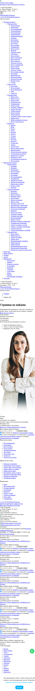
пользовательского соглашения (9, 438)
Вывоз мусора (15, 98)
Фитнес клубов (15, 219)
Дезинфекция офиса (10, 478)
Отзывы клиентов (9, 488)
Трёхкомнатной (15, 34)
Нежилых (14, 191)
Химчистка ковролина (17, 182)
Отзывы (6, 255)
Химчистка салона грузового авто (21, 250)
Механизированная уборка (19, 246)
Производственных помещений (20, 221)
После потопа (15, 49)
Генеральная (14, 27)
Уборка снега (15, 239)
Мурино (6, 665)
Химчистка (10, 123)
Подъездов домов (16, 212)
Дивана (13, 145)
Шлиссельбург (8, 650)
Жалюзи (13, 138)
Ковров (13, 125)
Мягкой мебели (15, 150)
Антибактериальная (10, 450)
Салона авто (14, 143)
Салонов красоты (16, 228)
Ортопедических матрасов (19, 152)
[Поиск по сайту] (1, 13)
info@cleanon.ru (15, 17)
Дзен (8, 505)
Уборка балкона (15, 111)
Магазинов (14, 193)
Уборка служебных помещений (20, 227)
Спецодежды (15, 146)
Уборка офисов (11, 164)
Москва (6, 649)
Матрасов (14, 141)
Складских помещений (18, 209)
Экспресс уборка (16, 70)
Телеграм (5, 504)
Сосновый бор (8, 654)
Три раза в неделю (16, 79)
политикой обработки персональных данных (17, 435)
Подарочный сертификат (15, 276)
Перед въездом (15, 59)
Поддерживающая (16, 29)
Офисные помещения (10, 464)
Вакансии (10, 268)
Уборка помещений (13, 189)
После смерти (15, 66)
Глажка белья (15, 100)
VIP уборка (14, 54)
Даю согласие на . (17, 433)
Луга (5, 667)
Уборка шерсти (15, 114)
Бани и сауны (15, 202)
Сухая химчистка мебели (18, 154)
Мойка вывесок (15, 243)
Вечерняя (14, 168)
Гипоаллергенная (16, 77)
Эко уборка (14, 43)
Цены (5, 484)
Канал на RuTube (15, 505)
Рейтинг (9, 262)
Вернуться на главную (7, 313)
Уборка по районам (9, 495)
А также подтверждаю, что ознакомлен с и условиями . (17, 436)
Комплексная (15, 41)
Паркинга (14, 211)
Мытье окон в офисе (17, 184)
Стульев (13, 136)
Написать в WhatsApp (6, 427)
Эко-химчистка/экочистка (19, 159)
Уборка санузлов (16, 109)
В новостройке (15, 113)
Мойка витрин (15, 244)
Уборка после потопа (10, 457)
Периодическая (15, 75)
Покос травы (15, 234)
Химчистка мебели (16, 180)
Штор (12, 127)
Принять (19, 687)
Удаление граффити (17, 107)
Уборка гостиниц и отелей (19, 225)
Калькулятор (11, 260)
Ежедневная (14, 40)
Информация (8, 259)
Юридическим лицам (10, 162)
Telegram (12, 15)
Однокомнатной (16, 31)
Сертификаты (8, 499)
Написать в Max (18, 541)
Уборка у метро (8, 493)
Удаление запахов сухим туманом (21, 116)
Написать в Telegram (19, 427)
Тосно (5, 652)
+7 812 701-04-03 (5, 17)
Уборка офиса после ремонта (12, 467)
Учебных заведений (17, 216)
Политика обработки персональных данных (19, 682)
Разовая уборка (15, 186)
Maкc (7, 15)
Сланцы (6, 656)
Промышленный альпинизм (19, 241)
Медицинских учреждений (19, 205)
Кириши (6, 670)
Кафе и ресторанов (16, 200)
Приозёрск (7, 659)
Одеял (13, 130)
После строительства (17, 122)
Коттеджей (14, 86)
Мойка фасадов (15, 235)
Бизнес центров (15, 195)
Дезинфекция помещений (19, 223)
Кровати (13, 132)
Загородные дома (9, 454)
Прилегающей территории (19, 248)
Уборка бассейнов (16, 237)
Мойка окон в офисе (10, 471)
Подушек (13, 139)
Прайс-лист (7, 251)
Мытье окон (14, 97)
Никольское (7, 661)
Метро (9, 273)
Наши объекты (8, 253)
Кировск (6, 668)
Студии (13, 82)
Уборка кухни (15, 106)
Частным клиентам (9, 22)
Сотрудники (11, 271)
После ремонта (15, 25)
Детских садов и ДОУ (17, 203)
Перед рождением (16, 57)
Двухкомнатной (15, 33)
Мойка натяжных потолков (19, 120)
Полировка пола (16, 102)
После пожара (15, 45)
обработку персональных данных (23, 433)
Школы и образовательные (19, 207)
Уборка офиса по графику (11, 469)
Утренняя (14, 166)
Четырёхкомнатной (17, 36)
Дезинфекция (15, 47)
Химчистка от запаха (17, 155)
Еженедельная (15, 68)
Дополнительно (12, 95)
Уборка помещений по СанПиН (20, 230)
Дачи (12, 91)
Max (1, 504)
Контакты (7, 278)
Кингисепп (7, 672)
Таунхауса (14, 93)
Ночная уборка (15, 81)
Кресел (13, 129)
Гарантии (10, 269)
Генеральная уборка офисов (12, 465)
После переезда (15, 61)
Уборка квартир (12, 24)
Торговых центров (16, 214)
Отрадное (7, 663)
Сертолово (7, 658)
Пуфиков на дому (16, 157)
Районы (9, 275)
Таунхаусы (7, 455)
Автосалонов (15, 198)
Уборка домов (11, 84)
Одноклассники (13, 504)
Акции (6, 257)
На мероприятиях (16, 218)
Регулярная (14, 73)
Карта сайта (7, 497)
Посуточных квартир (17, 72)
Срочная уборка (16, 52)
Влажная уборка (16, 196)
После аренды (15, 56)
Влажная (13, 50)
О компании (11, 266)
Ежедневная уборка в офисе (12, 473)
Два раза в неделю (16, 63)
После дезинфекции (17, 65)
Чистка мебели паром (17, 148)
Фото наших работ (9, 486)
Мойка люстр (15, 118)
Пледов (13, 134)
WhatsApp (3, 15)
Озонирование (15, 104)
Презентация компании (7, 534)
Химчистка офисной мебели (12, 474)
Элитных (13, 38)
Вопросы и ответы (13, 264)
